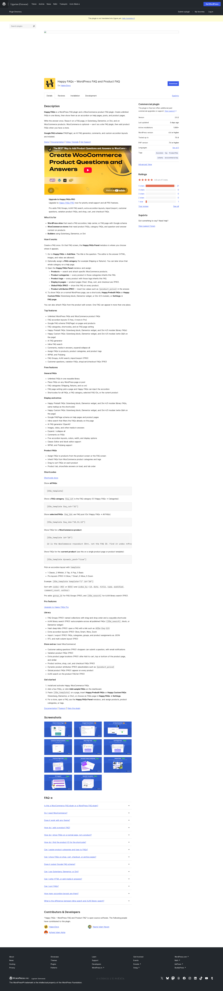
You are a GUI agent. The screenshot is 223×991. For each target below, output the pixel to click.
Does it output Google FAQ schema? (59, 864)
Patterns (54, 968)
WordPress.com (182, 957)
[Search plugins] (34, 26)
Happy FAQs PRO (66, 203)
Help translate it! (128, 18)
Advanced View (145, 164)
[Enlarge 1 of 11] (69, 724)
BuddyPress (180, 968)
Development (91, 96)
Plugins (53, 964)
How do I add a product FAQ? (57, 828)
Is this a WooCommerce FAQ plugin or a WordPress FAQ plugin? (71, 806)
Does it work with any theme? (57, 820)
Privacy (12, 968)
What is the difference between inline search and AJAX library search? (74, 901)
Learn (94, 957)
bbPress (179, 964)
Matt (177, 960)
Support (62, 708)
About (11, 957)
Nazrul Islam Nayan (101, 927)
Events (136, 960)
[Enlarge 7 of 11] (69, 760)
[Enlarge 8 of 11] (99, 760)
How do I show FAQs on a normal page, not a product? (68, 835)
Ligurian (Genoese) (38, 978)
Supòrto (175, 96)
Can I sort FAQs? (51, 886)
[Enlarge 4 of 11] (69, 742)
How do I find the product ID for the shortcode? (65, 842)
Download (173, 84)
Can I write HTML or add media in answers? (63, 879)
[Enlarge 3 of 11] (128, 724)
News (11, 960)
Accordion (159, 153)
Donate (137, 964)
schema (160, 158)
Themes (54, 960)
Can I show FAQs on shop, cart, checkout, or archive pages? (70, 857)
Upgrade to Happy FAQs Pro (56, 607)
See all (176, 206)
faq (166, 153)
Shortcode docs (51, 478)
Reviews (61, 96)
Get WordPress (212, 4)
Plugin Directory (15, 12)
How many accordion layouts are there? (61, 894)
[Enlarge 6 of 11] (128, 742)
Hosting (12, 964)
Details (49, 96)
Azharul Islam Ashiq (57, 932)
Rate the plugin (73, 708)
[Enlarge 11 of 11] (99, 778)
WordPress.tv (98, 968)
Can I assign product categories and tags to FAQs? (66, 850)
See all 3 (175, 148)
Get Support (85, 142)
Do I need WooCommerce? (55, 813)
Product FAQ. (173, 153)
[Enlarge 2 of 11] (99, 724)
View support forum (146, 226)
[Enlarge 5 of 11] (99, 742)
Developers (96, 964)
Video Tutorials (72, 142)
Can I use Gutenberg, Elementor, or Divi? (61, 872)
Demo (46, 142)
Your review (143, 206)
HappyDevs (66, 85)
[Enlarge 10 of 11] (69, 778)
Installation (75, 96)
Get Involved (138, 957)
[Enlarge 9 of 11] (128, 760)
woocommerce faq (171, 158)
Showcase (55, 957)
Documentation (57, 142)
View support (170, 111)
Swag (136, 968)
